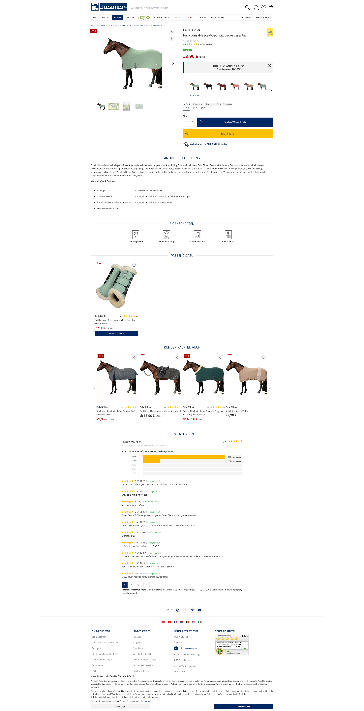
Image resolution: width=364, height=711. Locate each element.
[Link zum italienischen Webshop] (200, 622)
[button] (144, 17)
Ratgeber (228, 104)
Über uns (178, 642)
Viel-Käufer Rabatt (142, 654)
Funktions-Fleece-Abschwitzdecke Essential (144, 25)
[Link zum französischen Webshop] (176, 622)
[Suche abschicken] (248, 8)
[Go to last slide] (94, 387)
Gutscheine (97, 665)
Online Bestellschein (102, 659)
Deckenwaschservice (143, 665)
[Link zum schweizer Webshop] (170, 622)
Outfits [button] (178, 17)
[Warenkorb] (270, 7)
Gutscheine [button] (217, 17)
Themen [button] (130, 17)
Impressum (179, 671)
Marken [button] (201, 17)
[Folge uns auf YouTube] (200, 610)
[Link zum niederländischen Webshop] (182, 622)
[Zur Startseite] (109, 6)
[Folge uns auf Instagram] (178, 610)
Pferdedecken (102, 25)
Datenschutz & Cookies (185, 666)
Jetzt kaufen (228, 133)
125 (186, 108)
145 (194, 108)
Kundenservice (141, 631)
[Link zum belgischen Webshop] (188, 622)
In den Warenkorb (116, 333)
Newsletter (138, 648)
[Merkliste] (263, 7)
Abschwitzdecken (118, 25)
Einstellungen (120, 706)
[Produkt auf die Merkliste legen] (171, 32)
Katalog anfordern (141, 671)
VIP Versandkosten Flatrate (105, 654)
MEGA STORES (263, 17)
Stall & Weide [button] (162, 17)
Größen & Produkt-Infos (144, 659)
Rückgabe (96, 648)
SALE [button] (190, 17)
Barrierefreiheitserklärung (186, 654)
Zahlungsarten (99, 636)
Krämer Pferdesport (186, 631)
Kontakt (137, 636)
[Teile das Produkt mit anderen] (171, 38)
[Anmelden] (256, 7)
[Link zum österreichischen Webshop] (164, 622)
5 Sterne (135, 456)
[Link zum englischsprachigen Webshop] (194, 622)
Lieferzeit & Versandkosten (105, 642)
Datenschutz (146, 701)
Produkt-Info (213, 104)
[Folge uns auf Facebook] (185, 610)
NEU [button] (95, 17)
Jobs (186, 648)
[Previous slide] (93, 63)
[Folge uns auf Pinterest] (192, 610)
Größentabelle (197, 104)
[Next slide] (173, 63)
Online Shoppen (101, 631)
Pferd (93, 25)
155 (202, 108)
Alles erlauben (243, 706)
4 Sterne (135, 460)
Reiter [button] (105, 17)
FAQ (94, 671)
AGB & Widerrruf (182, 660)
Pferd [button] (117, 17)
